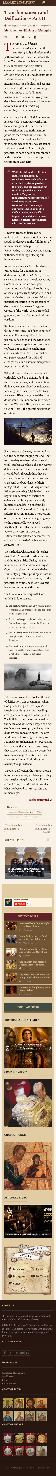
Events (5, 1380)
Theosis (40, 812)
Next (49, 1047)
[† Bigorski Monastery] (19, 2)
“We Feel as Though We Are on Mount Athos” (34, 989)
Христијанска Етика (32, 817)
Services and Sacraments (13, 1373)
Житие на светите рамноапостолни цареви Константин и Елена (28, 1048)
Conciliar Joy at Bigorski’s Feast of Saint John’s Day (32, 963)
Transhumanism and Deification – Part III (43, 829)
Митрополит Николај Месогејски (21, 812)
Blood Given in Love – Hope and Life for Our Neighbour (33, 950)
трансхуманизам (15, 817)
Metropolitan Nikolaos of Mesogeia (27, 30)
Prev (6, 1047)
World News (8, 1376)
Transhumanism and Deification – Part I (13, 829)
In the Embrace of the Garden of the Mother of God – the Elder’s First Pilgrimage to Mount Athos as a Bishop (27, 871)
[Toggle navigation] (49, 3)
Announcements (10, 1383)
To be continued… (40, 800)
